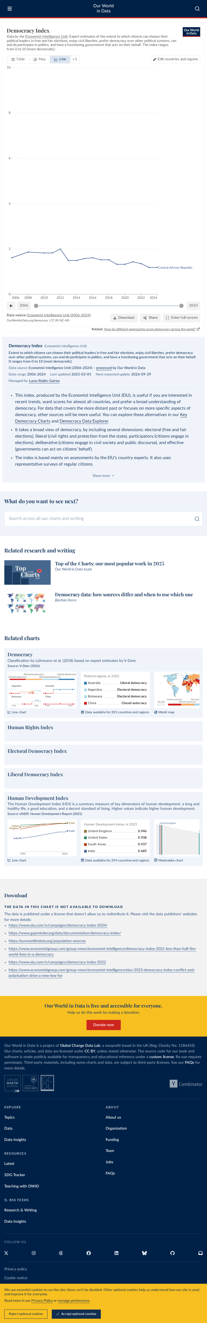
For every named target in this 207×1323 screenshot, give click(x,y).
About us (113, 1117)
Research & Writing (20, 1210)
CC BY (90, 1051)
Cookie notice (15, 1278)
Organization (116, 1128)
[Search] (197, 9)
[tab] (18, 59)
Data (8, 1128)
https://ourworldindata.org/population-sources (47, 941)
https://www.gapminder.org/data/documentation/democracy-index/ (65, 933)
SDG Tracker (14, 1175)
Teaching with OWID (21, 1186)
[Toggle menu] (9, 8)
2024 (193, 305)
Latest (9, 1164)
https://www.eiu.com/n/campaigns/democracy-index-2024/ (58, 925)
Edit (178, 59)
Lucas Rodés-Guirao (44, 381)
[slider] (36, 305)
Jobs (109, 1162)
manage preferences (73, 1301)
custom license (161, 1057)
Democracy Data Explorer (84, 421)
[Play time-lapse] (11, 306)
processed (104, 368)
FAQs (189, 1063)
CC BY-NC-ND (60, 320)
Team (110, 1151)
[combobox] (197, 9)
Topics (9, 1117)
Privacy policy (15, 1269)
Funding (112, 1140)
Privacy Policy (42, 1301)
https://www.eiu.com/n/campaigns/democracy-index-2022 (57, 962)
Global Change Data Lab (80, 1046)
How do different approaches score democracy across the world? (150, 329)
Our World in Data (103, 8)
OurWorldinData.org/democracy (27, 320)
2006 (24, 305)
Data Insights (15, 1140)
